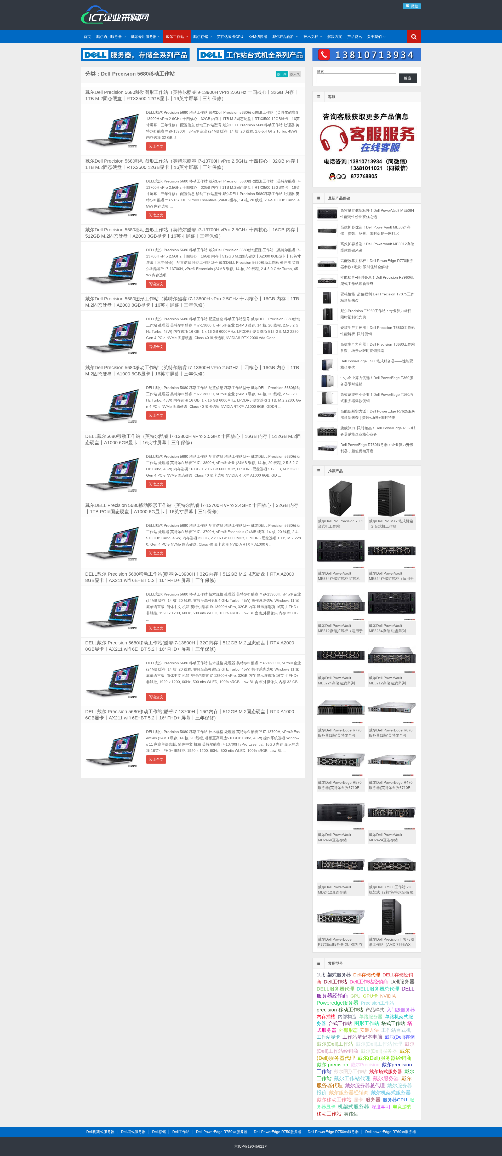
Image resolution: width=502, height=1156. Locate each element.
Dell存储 (159, 1132)
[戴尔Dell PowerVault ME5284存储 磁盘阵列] (392, 620)
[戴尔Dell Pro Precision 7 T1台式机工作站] (341, 515)
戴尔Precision (365, 1064)
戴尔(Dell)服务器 (379, 1051)
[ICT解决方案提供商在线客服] (367, 183)
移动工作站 (329, 1114)
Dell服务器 (402, 982)
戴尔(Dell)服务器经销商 (384, 1058)
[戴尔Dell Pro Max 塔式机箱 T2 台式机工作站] (392, 515)
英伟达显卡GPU (230, 37)
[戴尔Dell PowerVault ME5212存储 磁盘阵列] (392, 672)
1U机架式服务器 (334, 974)
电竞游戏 (402, 1106)
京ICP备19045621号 (251, 1146)
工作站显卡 (328, 1037)
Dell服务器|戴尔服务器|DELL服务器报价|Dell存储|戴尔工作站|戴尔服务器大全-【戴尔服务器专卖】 (115, 14)
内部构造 (347, 1016)
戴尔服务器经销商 (349, 1092)
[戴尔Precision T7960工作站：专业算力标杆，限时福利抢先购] (327, 314)
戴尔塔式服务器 (385, 1071)
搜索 (320, 72)
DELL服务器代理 (335, 989)
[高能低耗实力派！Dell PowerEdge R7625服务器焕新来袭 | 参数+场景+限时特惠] (327, 414)
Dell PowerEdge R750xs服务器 (333, 1132)
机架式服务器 (353, 1106)
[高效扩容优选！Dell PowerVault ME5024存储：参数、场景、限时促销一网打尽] (327, 230)
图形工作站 (366, 1023)
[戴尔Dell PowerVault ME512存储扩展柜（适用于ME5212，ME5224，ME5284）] (341, 620)
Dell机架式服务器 (100, 1132)
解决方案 (334, 37)
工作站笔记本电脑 (362, 1037)
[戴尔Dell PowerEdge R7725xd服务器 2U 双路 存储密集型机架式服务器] (341, 933)
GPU (355, 996)
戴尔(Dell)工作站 (335, 1044)
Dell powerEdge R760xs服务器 (390, 1132)
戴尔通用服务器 (109, 37)
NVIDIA (388, 996)
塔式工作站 (393, 1023)
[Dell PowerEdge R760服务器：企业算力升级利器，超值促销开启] (327, 448)
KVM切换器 (257, 37)
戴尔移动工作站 (334, 1099)
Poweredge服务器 (337, 1003)
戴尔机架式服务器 (391, 1092)
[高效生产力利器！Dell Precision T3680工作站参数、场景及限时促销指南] (327, 347)
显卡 (358, 1099)
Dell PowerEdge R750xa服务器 (221, 1132)
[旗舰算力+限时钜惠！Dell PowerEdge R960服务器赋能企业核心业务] (327, 431)
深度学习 (381, 1106)
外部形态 (348, 1030)
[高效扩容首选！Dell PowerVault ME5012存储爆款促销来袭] (327, 247)
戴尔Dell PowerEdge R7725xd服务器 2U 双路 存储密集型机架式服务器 (340, 944)
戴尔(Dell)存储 (400, 1037)
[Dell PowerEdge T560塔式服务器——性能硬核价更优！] (327, 364)
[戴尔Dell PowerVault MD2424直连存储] (392, 829)
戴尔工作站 (175, 37)
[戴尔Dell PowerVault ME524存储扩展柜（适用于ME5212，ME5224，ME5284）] (392, 567)
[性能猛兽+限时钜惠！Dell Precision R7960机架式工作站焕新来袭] (327, 281)
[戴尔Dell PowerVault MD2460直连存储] (341, 829)
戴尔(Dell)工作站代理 (379, 1044)
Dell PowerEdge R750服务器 (277, 1132)
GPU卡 (370, 996)
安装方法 (369, 1030)
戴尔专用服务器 (144, 37)
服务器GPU (395, 1099)
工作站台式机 (396, 1030)
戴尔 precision (332, 1064)
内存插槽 (326, 1016)
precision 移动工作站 (340, 1009)
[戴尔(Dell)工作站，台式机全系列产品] (251, 60)
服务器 (373, 1099)
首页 (87, 37)
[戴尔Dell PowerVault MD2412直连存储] (341, 881)
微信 (414, 6)
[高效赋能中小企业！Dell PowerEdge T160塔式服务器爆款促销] (327, 398)
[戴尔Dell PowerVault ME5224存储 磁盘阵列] (341, 672)
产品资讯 (354, 37)
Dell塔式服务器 (133, 1132)
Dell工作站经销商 (369, 982)
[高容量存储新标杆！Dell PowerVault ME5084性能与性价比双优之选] (327, 214)
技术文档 (311, 37)
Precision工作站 (377, 1003)
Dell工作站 (335, 982)
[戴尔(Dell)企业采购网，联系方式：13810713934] (366, 60)
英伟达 (351, 1114)
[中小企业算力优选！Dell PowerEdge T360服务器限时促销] (327, 381)
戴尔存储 (200, 37)
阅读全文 (156, 146)
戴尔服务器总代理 (365, 1085)
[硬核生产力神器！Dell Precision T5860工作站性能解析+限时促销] (327, 331)
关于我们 (374, 37)
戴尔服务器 (386, 1078)
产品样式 (375, 1009)
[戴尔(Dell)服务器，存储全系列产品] (135, 60)
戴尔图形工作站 (350, 1071)
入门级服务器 (401, 1009)
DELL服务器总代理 (378, 989)
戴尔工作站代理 (352, 1078)
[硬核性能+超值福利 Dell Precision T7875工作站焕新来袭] (327, 297)
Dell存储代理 (366, 974)
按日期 (282, 74)
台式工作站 (340, 1023)
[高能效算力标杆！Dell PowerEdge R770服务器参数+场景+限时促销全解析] (327, 264)
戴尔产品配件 (283, 37)
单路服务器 (371, 1016)
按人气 (295, 74)
